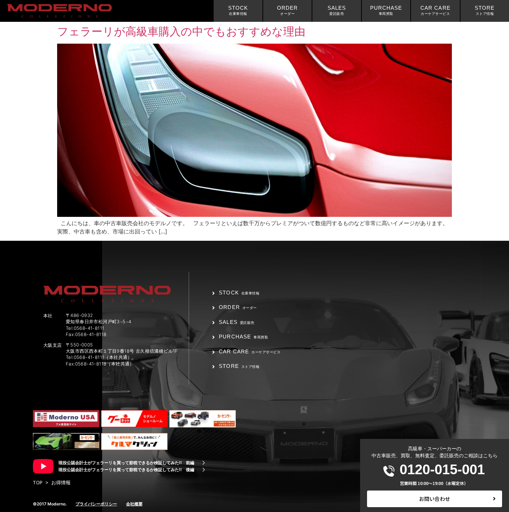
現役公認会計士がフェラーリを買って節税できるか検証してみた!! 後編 (126, 469)
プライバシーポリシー (96, 503)
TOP (38, 482)
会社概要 (134, 503)
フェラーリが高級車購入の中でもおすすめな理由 (181, 31)
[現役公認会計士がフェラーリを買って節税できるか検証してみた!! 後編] (204, 470)
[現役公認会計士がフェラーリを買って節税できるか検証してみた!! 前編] (204, 463)
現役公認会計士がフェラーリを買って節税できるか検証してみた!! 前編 (126, 462)
